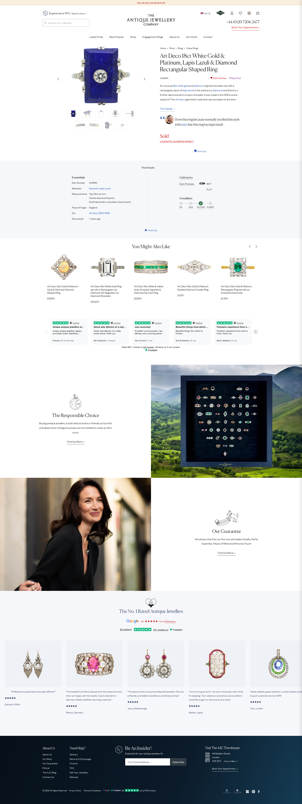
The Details (166, 108)
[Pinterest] (253, 791)
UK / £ (207, 13)
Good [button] (191, 206)
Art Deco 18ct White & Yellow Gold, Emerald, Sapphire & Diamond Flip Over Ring (148, 289)
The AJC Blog (49, 772)
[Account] (232, 13)
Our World (191, 36)
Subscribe (178, 762)
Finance (74, 763)
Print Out (201, 151)
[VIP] (220, 12)
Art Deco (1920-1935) (99, 213)
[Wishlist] (240, 13)
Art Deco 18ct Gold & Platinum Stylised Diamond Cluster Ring (192, 288)
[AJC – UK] (151, 22)
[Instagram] (247, 791)
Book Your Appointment (245, 27)
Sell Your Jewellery (79, 772)
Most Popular (116, 36)
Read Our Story (78, 13)
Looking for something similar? (177, 141)
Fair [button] (180, 206)
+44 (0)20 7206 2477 (243, 22)
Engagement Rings (152, 36)
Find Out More (74, 441)
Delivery (74, 754)
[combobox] (66, 23)
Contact (208, 36)
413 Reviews (170, 621)
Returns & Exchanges (80, 758)
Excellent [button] (210, 206)
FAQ (72, 767)
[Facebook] (259, 791)
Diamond (93, 188)
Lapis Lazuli (105, 188)
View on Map (230, 761)
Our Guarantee (50, 763)
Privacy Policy (75, 790)
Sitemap (74, 777)
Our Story (47, 758)
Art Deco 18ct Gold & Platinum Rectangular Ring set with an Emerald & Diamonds (236, 289)
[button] (144, 79)
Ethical (45, 767)
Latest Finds (96, 36)
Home (163, 48)
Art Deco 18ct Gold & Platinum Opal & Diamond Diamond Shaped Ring (62, 289)
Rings (180, 48)
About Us (174, 36)
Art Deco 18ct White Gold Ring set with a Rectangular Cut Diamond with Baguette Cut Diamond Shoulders (106, 291)
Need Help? (77, 748)
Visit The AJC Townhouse (222, 748)
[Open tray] (249, 12)
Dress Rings (192, 48)
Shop (133, 36)
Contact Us (48, 777)
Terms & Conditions (92, 790)
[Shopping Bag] (257, 13)
